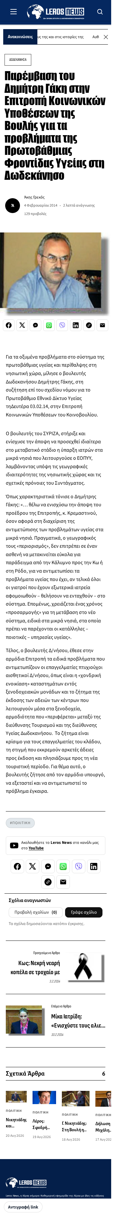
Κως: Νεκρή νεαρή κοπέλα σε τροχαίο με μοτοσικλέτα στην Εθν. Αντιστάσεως (34, 968)
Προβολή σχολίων (36, 912)
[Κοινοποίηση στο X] (22, 325)
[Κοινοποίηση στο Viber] (62, 325)
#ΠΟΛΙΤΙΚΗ (20, 823)
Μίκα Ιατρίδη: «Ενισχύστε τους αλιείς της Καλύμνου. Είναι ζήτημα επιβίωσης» (78, 1021)
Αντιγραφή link (23, 1207)
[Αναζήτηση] (100, 11)
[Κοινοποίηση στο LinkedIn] (76, 325)
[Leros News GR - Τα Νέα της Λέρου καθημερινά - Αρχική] (55, 12)
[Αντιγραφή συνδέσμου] (89, 325)
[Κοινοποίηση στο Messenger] (35, 325)
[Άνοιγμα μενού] (13, 11)
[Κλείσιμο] (106, 37)
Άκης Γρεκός (34, 197)
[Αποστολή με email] (102, 325)
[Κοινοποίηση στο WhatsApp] (49, 325)
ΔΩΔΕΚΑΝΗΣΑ (17, 59)
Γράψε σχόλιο (84, 912)
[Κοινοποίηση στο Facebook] (9, 325)
